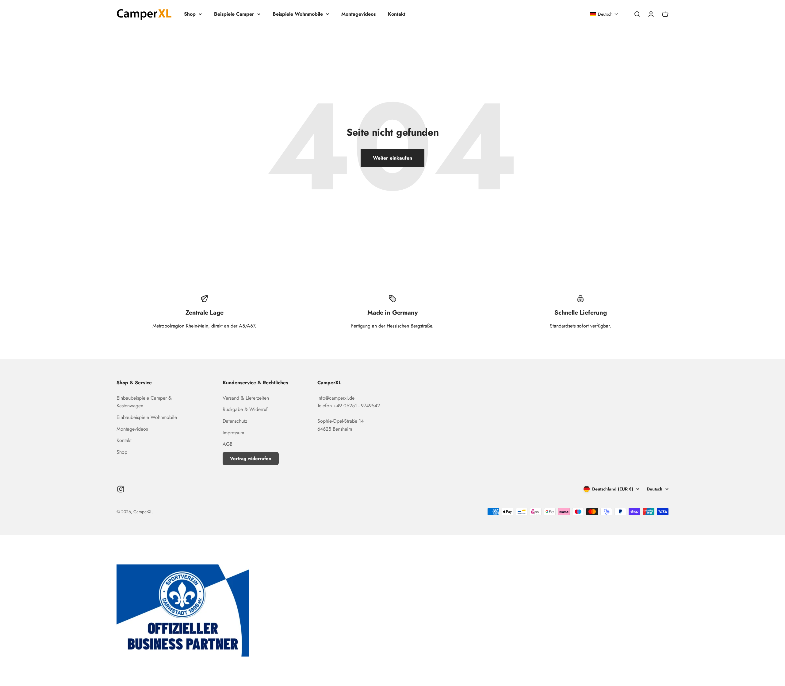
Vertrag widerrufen (250, 458)
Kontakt (396, 13)
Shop (190, 13)
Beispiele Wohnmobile (298, 13)
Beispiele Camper (234, 13)
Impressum (233, 432)
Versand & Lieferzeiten (246, 397)
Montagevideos (358, 13)
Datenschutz (235, 420)
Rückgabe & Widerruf (245, 409)
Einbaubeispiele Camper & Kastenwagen (144, 401)
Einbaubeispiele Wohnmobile (147, 417)
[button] (604, 14)
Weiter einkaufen (392, 157)
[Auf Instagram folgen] (121, 489)
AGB (227, 444)
